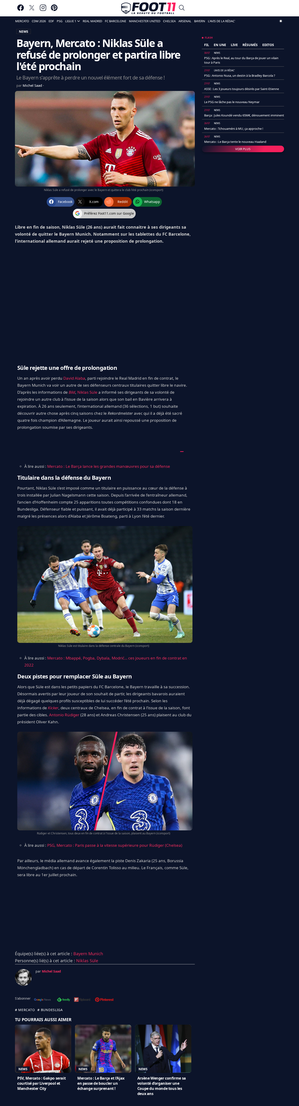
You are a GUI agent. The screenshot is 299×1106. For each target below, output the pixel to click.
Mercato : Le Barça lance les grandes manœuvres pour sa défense (108, 466)
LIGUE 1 (70, 21)
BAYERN (199, 21)
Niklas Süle (87, 392)
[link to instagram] (43, 10)
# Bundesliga (50, 1010)
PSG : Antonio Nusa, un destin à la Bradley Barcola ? (239, 75)
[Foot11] (148, 8)
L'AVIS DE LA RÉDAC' (221, 21)
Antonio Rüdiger (64, 714)
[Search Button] (181, 8)
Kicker (53, 707)
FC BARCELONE (115, 21)
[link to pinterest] (54, 10)
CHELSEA (169, 21)
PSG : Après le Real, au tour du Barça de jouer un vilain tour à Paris (241, 60)
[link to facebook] (20, 10)
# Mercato (25, 1010)
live (234, 45)
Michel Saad (33, 85)
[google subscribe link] (42, 1000)
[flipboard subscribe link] (82, 1000)
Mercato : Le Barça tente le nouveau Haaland (235, 142)
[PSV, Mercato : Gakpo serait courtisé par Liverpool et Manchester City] (43, 1049)
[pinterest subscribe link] (104, 1000)
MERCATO (22, 21)
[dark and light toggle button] (281, 21)
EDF (51, 21)
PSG (59, 21)
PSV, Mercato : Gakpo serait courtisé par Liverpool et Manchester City (41, 1083)
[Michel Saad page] (23, 977)
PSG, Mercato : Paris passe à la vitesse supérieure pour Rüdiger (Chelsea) (114, 845)
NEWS (23, 31)
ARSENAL (184, 21)
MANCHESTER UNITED (144, 21)
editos (268, 45)
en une (220, 45)
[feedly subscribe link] (64, 1000)
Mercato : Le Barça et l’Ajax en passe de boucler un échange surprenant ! (101, 1083)
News (22, 1069)
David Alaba (74, 378)
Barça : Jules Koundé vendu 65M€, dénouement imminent (244, 115)
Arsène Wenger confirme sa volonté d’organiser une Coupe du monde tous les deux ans (161, 1086)
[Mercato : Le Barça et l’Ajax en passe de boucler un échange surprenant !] (103, 1049)
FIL (206, 45)
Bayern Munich (88, 953)
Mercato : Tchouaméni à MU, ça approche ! (233, 128)
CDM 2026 (39, 21)
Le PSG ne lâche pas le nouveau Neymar (232, 102)
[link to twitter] (31, 10)
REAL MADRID (92, 21)
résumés (250, 45)
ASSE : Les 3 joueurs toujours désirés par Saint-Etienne (241, 89)
